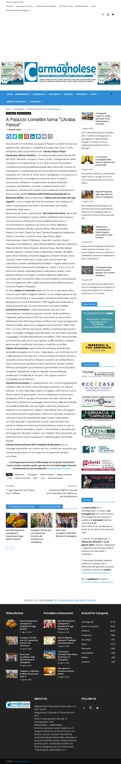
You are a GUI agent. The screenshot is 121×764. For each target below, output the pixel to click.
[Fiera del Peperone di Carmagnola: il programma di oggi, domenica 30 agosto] (49, 624)
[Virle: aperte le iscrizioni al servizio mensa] (49, 671)
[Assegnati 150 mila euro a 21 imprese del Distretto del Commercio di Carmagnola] (41, 520)
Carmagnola (21, 94)
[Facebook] (103, 14)
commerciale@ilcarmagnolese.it (97, 582)
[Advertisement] (60, 38)
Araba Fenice (19, 474)
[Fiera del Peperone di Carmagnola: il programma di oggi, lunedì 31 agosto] (17, 520)
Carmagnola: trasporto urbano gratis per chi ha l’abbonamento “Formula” (103, 118)
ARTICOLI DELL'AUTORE (50, 507)
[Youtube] (113, 14)
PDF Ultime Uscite (66, 6)
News (93, 6)
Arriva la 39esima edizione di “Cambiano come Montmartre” (67, 640)
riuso (43, 478)
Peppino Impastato (64, 474)
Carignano (39, 94)
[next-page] (12, 548)
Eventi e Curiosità (24, 113)
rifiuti (35, 478)
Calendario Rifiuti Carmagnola (17, 10)
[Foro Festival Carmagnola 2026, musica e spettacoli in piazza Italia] (87, 160)
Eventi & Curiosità (16, 101)
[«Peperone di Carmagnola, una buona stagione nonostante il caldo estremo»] (87, 230)
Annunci (35, 101)
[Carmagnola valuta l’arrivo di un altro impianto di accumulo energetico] (87, 270)
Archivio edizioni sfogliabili (46, 6)
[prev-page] (8, 548)
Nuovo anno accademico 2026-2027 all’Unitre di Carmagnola (66, 533)
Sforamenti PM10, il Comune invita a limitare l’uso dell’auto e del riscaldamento (62, 493)
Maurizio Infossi (15, 129)
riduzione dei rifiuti (22, 478)
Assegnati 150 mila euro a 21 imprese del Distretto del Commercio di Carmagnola (41, 536)
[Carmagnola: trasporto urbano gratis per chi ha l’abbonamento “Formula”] (87, 116)
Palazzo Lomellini (47, 474)
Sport (93, 94)
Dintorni (81, 94)
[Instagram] (108, 14)
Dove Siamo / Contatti (24, 6)
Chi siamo (9, 6)
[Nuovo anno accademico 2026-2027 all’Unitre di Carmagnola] (66, 520)
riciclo (9, 478)
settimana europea (55, 478)
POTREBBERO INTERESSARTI (22, 507)
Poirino (68, 94)
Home (10, 94)
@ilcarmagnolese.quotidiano (75, 600)
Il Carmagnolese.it (20, 761)
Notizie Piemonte (82, 6)
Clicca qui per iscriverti (58, 468)
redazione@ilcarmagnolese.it (95, 572)
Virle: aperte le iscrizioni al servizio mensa (66, 671)
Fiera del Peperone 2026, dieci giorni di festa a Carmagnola (104, 194)
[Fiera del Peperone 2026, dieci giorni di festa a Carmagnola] (87, 194)
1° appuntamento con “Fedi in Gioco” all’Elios (20, 492)
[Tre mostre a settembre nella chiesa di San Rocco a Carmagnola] (49, 654)
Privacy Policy (40, 724)
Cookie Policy (55, 724)
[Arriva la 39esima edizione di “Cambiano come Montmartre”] (49, 640)
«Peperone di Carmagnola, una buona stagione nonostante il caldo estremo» (104, 232)
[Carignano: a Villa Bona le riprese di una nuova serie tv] (12, 674)
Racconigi (54, 94)
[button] (111, 94)
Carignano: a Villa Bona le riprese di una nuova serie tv (29, 674)
